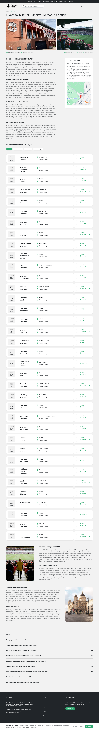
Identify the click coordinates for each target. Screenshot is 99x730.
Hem (77, 6)
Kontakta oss (70, 708)
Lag (81, 6)
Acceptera (88, 726)
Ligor (84, 6)
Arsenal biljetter (71, 552)
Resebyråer (89, 6)
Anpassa (74, 726)
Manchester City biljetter (59, 552)
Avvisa (81, 726)
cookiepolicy (33, 727)
